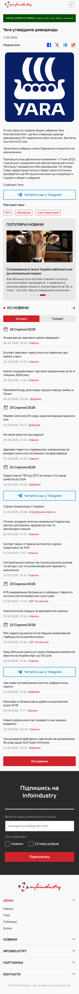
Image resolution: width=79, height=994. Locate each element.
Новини (8, 909)
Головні (57, 319)
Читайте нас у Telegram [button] (43, 194)
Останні (21, 319)
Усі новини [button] (39, 761)
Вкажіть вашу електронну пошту (30, 816)
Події (6, 915)
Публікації (10, 922)
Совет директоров (48, 212)
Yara (7, 212)
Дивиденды (24, 212)
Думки (7, 928)
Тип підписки (15, 837)
